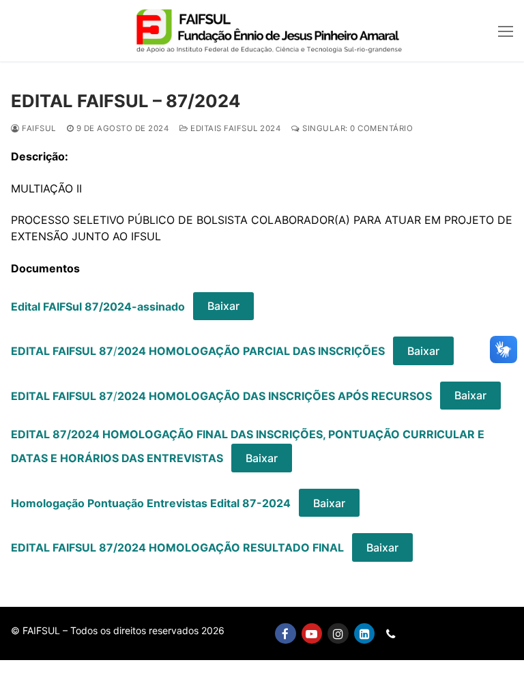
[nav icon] (505, 30)
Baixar (223, 306)
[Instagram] (338, 633)
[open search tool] (479, 30)
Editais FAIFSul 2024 (234, 128)
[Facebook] (285, 633)
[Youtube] (312, 633)
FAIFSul (38, 128)
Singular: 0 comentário (356, 128)
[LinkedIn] (364, 633)
